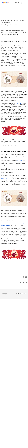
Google (17, 293)
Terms (26, 293)
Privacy (21, 293)
